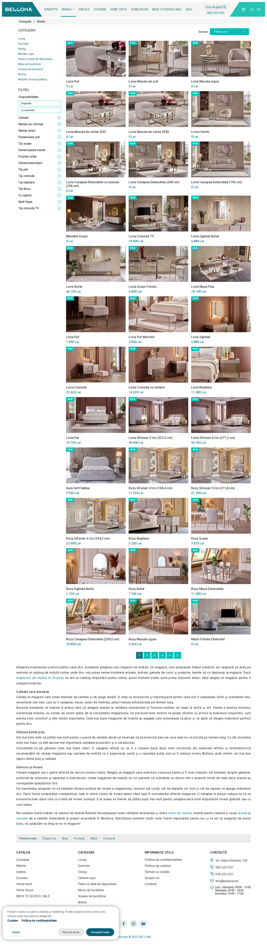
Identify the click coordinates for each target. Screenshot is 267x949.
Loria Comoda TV (141, 236)
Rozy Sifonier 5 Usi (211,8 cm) (213, 488)
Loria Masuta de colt (143, 81)
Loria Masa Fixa (202, 287)
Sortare (203, 31)
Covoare (100, 9)
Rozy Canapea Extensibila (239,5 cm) (92, 639)
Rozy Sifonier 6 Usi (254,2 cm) (88, 538)
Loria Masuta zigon (205, 81)
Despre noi (49, 838)
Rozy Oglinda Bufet (80, 589)
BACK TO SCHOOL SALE (167, 9)
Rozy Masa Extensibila (207, 589)
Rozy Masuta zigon (142, 639)
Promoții (79, 838)
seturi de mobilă (180, 813)
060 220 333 (215, 13)
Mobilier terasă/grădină (32, 79)
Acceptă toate (100, 932)
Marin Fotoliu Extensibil (208, 639)
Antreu (22, 74)
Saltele (84, 9)
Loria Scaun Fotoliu (143, 287)
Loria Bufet (74, 287)
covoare (22, 818)
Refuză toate (71, 932)
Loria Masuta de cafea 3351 (86, 132)
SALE (189, 9)
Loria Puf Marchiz (141, 337)
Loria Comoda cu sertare (147, 387)
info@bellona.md (226, 881)
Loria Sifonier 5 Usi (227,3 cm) (151, 438)
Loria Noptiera (201, 387)
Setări (16, 932)
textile (242, 813)
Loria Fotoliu (200, 132)
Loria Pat (72, 438)
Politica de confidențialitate (39, 920)
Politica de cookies (158, 866)
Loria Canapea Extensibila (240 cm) (154, 182)
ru (259, 9)
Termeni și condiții (157, 872)
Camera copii (87, 878)
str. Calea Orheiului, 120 (231, 860)
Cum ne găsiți (214, 7)
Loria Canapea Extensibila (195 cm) (216, 182)
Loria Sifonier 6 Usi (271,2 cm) (213, 438)
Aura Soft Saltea (78, 488)
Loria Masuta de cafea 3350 (149, 132)
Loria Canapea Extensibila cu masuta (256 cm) (92, 184)
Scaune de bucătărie (30, 69)
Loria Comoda (76, 387)
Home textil (118, 9)
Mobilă (67, 9)
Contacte (109, 838)
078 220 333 (224, 874)
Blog (65, 838)
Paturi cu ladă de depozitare (35, 59)
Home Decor (139, 9)
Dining (22, 48)
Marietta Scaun (77, 236)
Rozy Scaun (199, 538)
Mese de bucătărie (29, 64)
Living (21, 38)
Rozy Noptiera (139, 538)
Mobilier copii (26, 53)
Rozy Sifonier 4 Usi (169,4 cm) (150, 488)
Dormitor (23, 43)
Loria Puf (72, 81)
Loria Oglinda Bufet (205, 236)
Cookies (12, 920)
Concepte (51, 9)
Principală (25, 21)
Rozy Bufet (136, 589)
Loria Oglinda (200, 337)
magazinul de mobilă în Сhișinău (40, 678)
